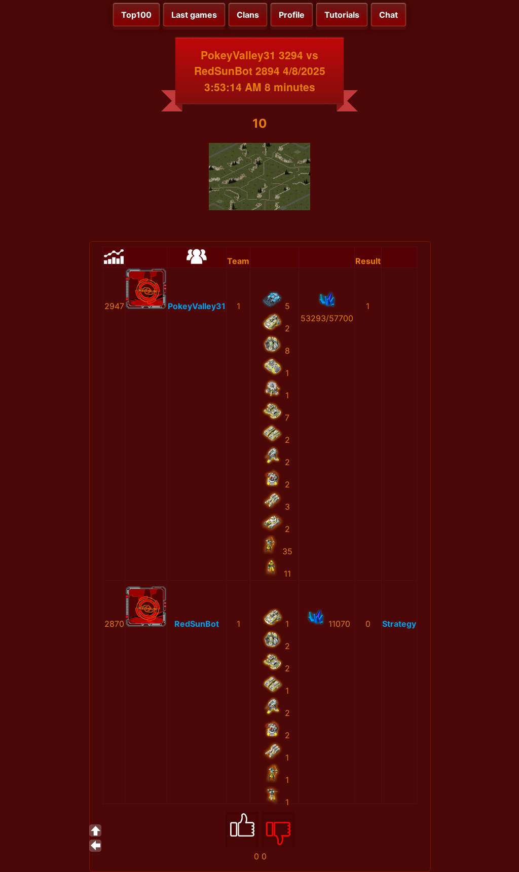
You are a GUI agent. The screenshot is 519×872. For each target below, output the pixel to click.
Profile (292, 15)
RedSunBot (196, 624)
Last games (194, 15)
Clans (248, 15)
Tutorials (341, 15)
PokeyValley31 (197, 306)
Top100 (136, 15)
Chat (388, 15)
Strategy (399, 624)
